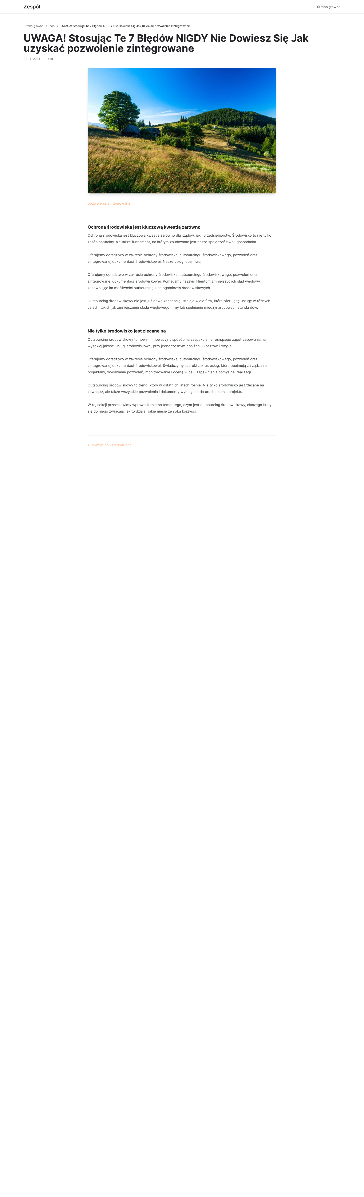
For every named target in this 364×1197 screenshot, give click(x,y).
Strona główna (328, 7)
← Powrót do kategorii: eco (110, 445)
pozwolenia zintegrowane (109, 203)
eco (52, 26)
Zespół (32, 7)
